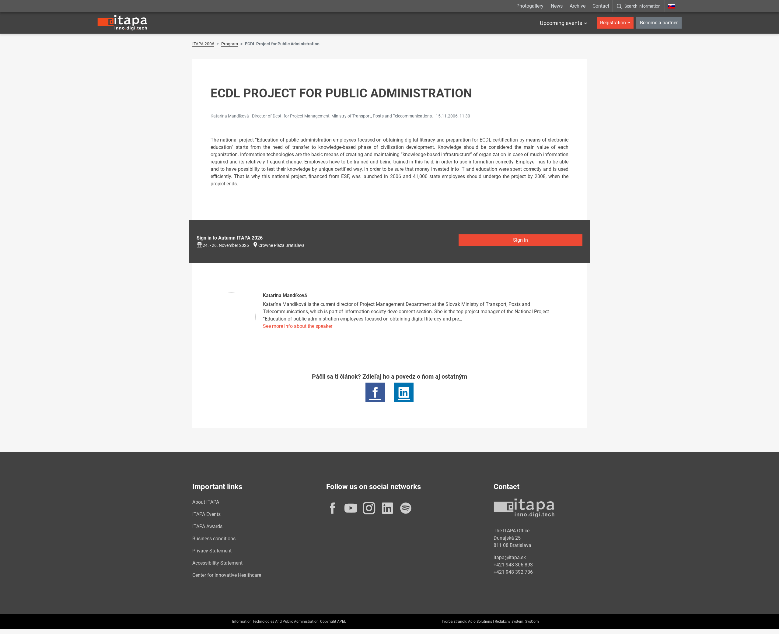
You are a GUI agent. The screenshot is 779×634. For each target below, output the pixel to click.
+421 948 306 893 (513, 565)
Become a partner (659, 23)
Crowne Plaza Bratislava (281, 245)
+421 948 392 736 (513, 572)
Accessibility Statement (217, 563)
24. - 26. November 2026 (226, 245)
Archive (577, 6)
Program (229, 43)
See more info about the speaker (297, 326)
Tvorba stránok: (454, 621)
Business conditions (214, 538)
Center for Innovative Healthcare (226, 575)
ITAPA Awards (207, 526)
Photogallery (529, 6)
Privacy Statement (212, 551)
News (557, 6)
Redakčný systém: (509, 621)
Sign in (520, 240)
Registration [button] (613, 23)
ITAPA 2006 (203, 43)
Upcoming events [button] (561, 23)
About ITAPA (205, 502)
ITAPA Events (206, 514)
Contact (600, 6)
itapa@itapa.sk (510, 557)
